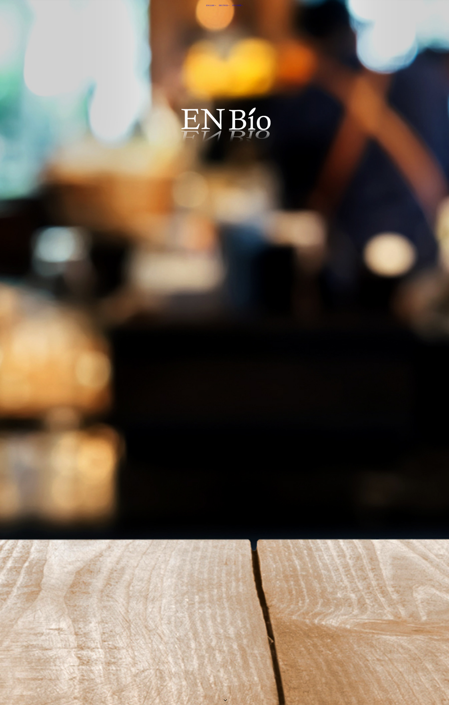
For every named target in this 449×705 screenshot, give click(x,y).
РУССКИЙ (236, 5)
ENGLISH (210, 5)
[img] (224, 352)
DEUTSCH (223, 5)
